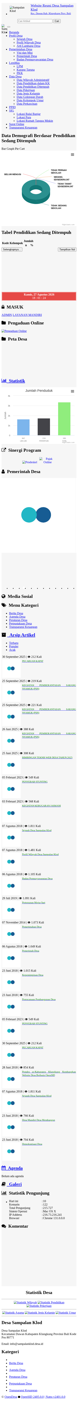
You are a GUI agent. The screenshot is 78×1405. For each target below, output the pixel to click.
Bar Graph (8, 148)
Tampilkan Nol (67, 249)
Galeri (14, 1184)
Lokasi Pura (24, 117)
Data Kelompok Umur (30, 100)
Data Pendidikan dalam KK (33, 83)
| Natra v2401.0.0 (54, 1396)
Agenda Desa (17, 616)
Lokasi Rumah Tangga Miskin (35, 120)
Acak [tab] (12, 649)
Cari (57, 21)
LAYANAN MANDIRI (27, 315)
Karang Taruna (26, 69)
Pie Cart (20, 148)
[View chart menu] (72, 154)
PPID (12, 107)
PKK (20, 73)
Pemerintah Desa (27, 56)
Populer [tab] (13, 646)
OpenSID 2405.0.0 (32, 1396)
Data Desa (15, 76)
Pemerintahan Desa (20, 49)
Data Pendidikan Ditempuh (33, 86)
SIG (11, 110)
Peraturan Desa (18, 620)
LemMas (14, 62)
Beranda (14, 32)
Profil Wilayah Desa (29, 42)
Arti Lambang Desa (28, 45)
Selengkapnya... (12, 249)
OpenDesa (11, 1396)
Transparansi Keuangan (23, 127)
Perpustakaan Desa (20, 623)
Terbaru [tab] (13, 643)
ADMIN (7, 315)
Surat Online (16, 124)
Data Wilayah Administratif (33, 79)
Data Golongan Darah (30, 97)
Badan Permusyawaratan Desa (35, 59)
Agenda (14, 1168)
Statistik (16, 380)
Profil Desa (16, 35)
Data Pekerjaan (26, 90)
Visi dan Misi (25, 52)
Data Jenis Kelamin (28, 93)
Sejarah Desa (24, 39)
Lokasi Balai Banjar (29, 114)
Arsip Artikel (21, 634)
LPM (20, 66)
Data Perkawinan (27, 103)
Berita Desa (16, 613)
